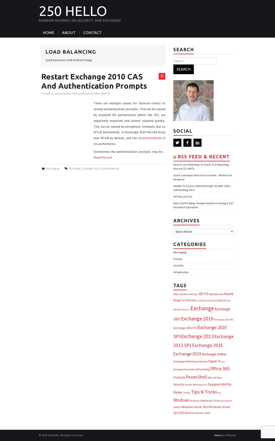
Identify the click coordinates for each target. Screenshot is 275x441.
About (68, 32)
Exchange (75, 168)
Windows (181, 400)
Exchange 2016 (207, 345)
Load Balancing (110, 168)
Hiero (217, 435)
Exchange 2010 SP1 (224, 319)
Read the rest (103, 157)
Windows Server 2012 (195, 407)
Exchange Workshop (185, 361)
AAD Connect (181, 294)
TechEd (186, 392)
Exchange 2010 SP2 (185, 328)
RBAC (210, 377)
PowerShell (196, 377)
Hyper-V (214, 361)
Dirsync (186, 309)
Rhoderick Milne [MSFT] (96, 93)
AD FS (203, 293)
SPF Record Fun (182, 196)
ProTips (177, 259)
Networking (202, 369)
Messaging (52, 168)
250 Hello (73, 10)
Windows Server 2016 (197, 413)
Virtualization (181, 272)
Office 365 (220, 368)
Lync (223, 361)
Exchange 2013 (197, 336)
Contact (92, 32)
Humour (203, 361)
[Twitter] (177, 143)
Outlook (179, 377)
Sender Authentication (196, 384)
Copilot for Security (206, 300)
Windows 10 (209, 400)
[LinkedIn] (197, 143)
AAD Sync (193, 294)
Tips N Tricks (204, 392)
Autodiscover (216, 294)
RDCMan (217, 377)
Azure (229, 293)
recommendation (150, 138)
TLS (219, 393)
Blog (176, 300)
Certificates (188, 300)
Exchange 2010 (91, 168)
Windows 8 (195, 400)
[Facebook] (187, 143)
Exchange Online (214, 354)
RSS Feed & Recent (204, 156)
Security (178, 265)
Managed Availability (184, 369)
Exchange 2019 (187, 354)
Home (48, 32)
